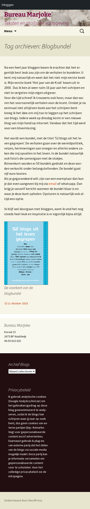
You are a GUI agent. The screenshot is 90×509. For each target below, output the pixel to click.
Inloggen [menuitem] (8, 5)
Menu (8, 31)
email (53, 183)
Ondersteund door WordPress (23, 500)
